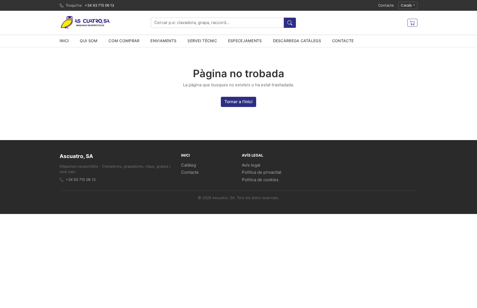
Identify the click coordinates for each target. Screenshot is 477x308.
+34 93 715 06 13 (99, 5)
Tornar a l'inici (238, 101)
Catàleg (188, 165)
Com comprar (123, 40)
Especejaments (245, 40)
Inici (64, 40)
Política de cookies (260, 179)
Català (406, 5)
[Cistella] (412, 23)
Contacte (386, 5)
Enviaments (163, 40)
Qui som (88, 40)
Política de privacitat (261, 172)
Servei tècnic (202, 40)
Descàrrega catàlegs (297, 40)
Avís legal (251, 165)
